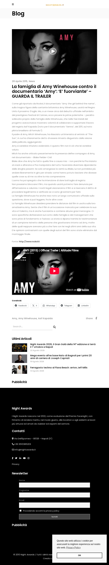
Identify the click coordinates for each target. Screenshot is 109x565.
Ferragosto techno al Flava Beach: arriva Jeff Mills (58, 367)
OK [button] (79, 555)
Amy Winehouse (27, 318)
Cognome (24, 490)
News (32, 81)
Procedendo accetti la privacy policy (41, 510)
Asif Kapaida (45, 318)
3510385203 (25, 444)
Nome (22, 480)
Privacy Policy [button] (73, 547)
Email (21, 500)
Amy (14, 318)
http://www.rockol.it (29, 241)
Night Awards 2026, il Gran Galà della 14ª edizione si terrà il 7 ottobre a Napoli (63, 346)
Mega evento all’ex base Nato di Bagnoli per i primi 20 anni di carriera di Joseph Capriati (61, 357)
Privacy (15, 464)
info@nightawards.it (25, 449)
